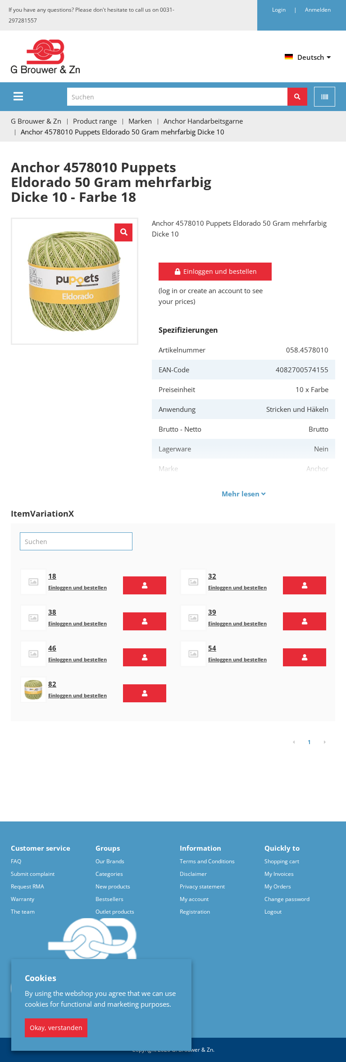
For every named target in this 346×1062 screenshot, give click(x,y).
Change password (287, 899)
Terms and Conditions (207, 861)
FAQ (16, 861)
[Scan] (324, 97)
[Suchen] (297, 97)
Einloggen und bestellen (77, 587)
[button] (144, 585)
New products (113, 886)
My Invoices (279, 874)
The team (23, 911)
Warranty (22, 899)
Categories (109, 874)
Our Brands (110, 861)
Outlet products (115, 911)
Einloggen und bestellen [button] (219, 271)
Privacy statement (202, 886)
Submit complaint (33, 874)
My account (194, 899)
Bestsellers (109, 899)
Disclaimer (193, 874)
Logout (273, 911)
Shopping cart (281, 861)
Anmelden (318, 9)
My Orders (277, 886)
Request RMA (27, 886)
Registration (195, 911)
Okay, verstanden (56, 1027)
